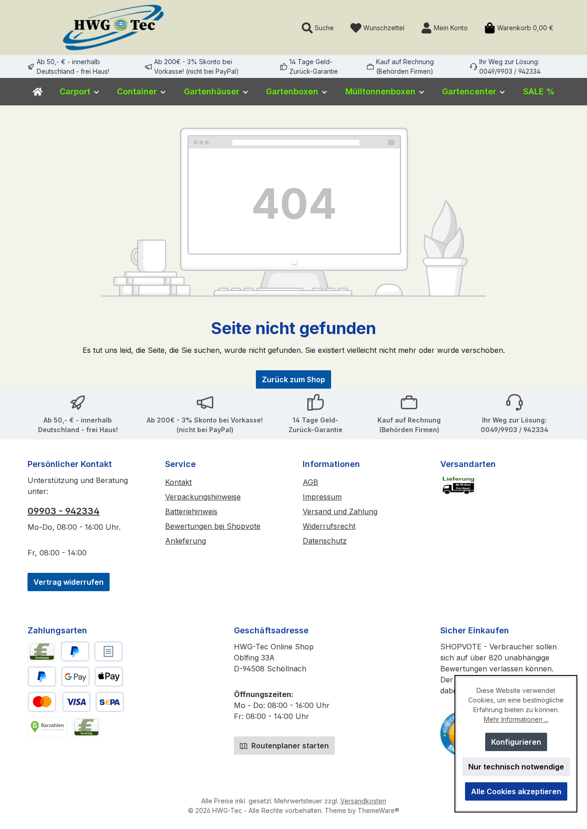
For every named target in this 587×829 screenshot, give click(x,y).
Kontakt (178, 482)
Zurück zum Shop (293, 379)
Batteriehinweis (191, 511)
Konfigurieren (516, 742)
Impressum (322, 496)
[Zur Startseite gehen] (113, 27)
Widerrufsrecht (329, 526)
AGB (310, 482)
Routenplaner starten (289, 745)
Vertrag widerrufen (68, 582)
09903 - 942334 (64, 510)
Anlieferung (185, 540)
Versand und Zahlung (340, 511)
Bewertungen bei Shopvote (212, 526)
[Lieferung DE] (458, 485)
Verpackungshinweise (203, 496)
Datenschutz (325, 540)
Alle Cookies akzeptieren (516, 791)
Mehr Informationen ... (516, 719)
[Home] (38, 91)
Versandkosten (363, 801)
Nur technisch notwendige (516, 766)
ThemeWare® (378, 810)
